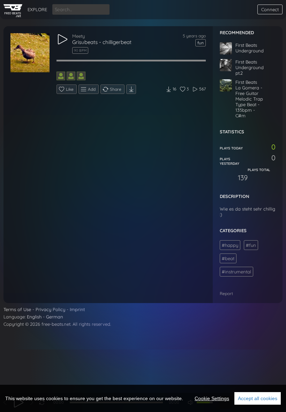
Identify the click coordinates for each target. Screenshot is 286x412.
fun (200, 42)
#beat (228, 258)
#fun (251, 245)
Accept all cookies (257, 398)
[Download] (131, 89)
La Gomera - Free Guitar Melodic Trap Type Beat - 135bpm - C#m (249, 101)
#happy (230, 245)
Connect (270, 9)
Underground (249, 50)
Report (226, 293)
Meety (78, 36)
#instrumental (236, 271)
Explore (37, 9)
